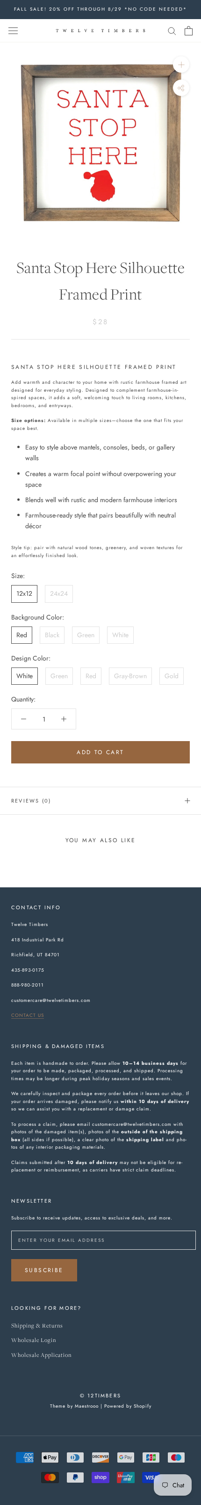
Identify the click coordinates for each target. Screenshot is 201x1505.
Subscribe (44, 1270)
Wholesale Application (41, 1355)
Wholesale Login (33, 1340)
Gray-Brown (130, 676)
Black (52, 635)
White (120, 635)
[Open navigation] (13, 30)
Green (85, 635)
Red (21, 635)
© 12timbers (100, 1395)
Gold (172, 676)
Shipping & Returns (37, 1326)
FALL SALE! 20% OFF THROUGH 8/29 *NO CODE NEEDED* (100, 9)
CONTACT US (27, 1015)
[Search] (172, 30)
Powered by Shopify (127, 1406)
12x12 (24, 593)
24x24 (59, 593)
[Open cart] (189, 30)
